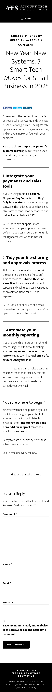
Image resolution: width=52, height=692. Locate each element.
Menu (28, 18)
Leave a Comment (30, 42)
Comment (10, 514)
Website (8, 602)
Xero (38, 474)
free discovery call (21, 452)
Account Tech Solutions (26, 7)
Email (7, 583)
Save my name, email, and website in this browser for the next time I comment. (25, 629)
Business (30, 474)
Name (7, 564)
